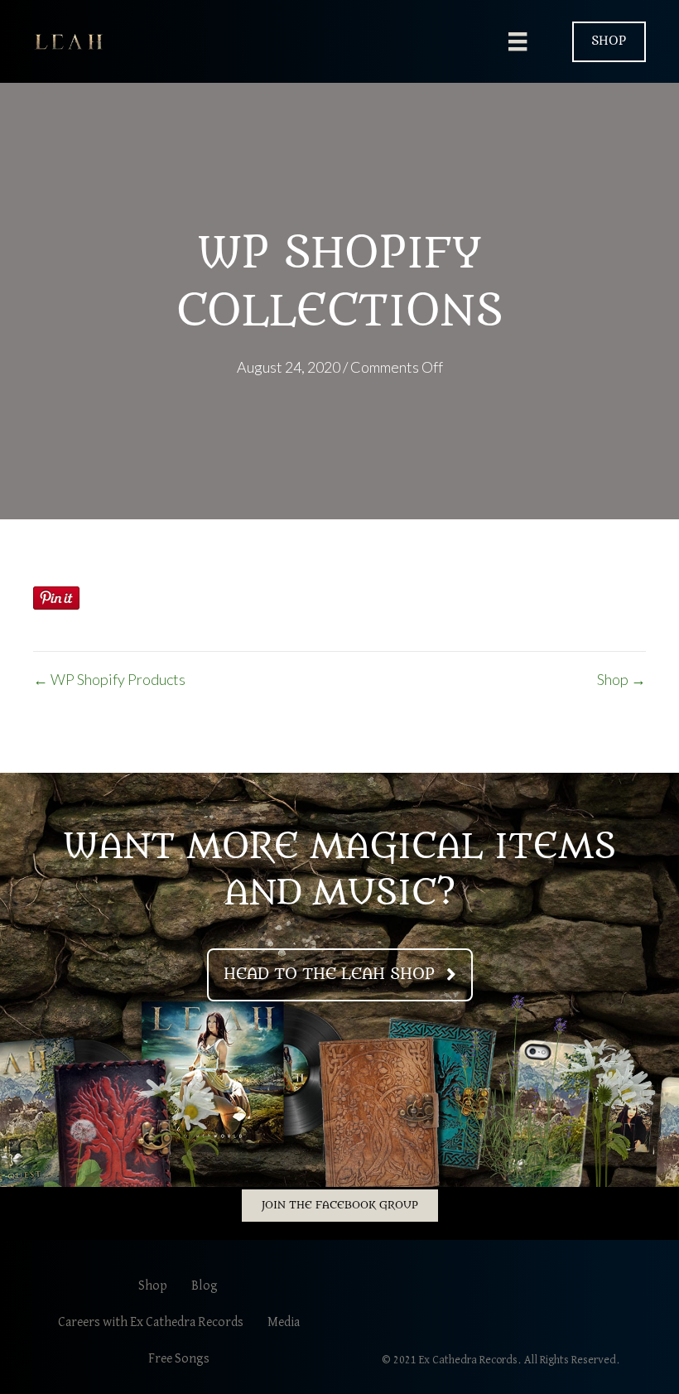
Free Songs (178, 1359)
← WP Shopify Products (109, 679)
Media (283, 1322)
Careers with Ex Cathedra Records (150, 1322)
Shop (152, 1286)
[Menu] (517, 42)
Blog (204, 1286)
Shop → (621, 679)
